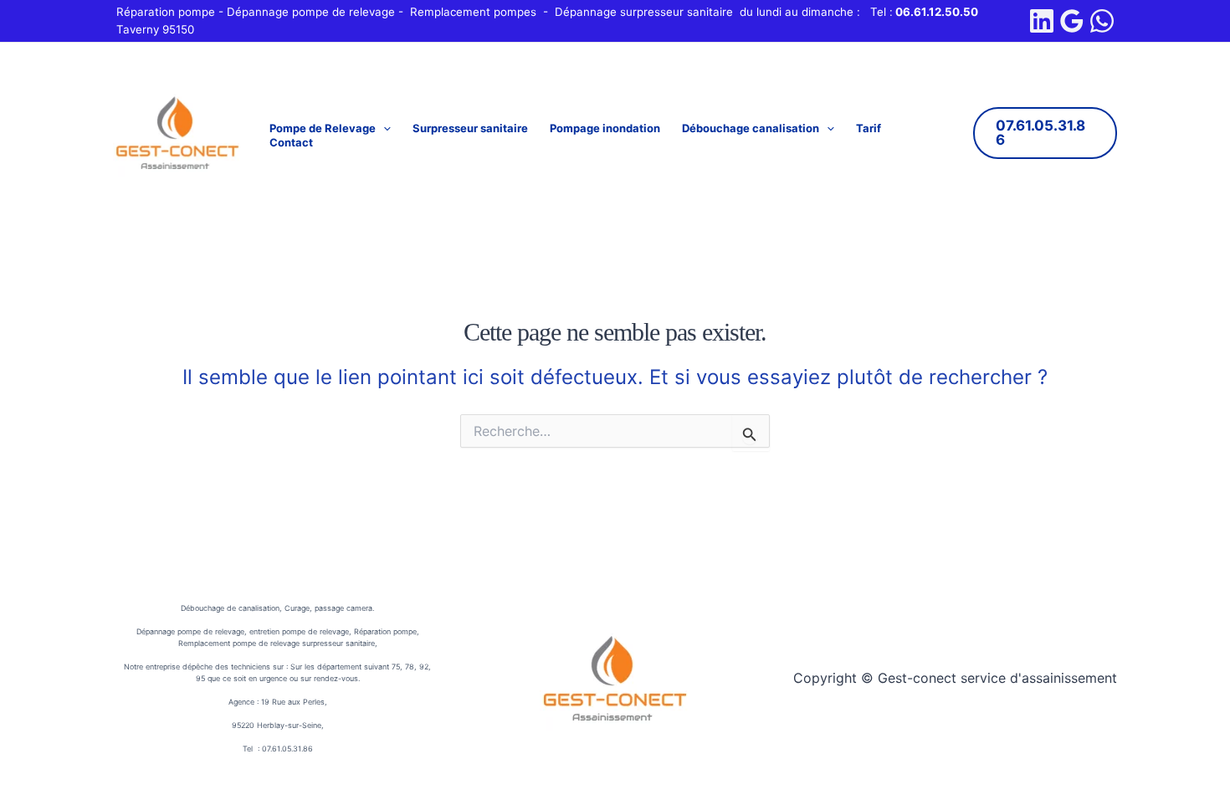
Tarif (868, 128)
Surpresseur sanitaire (470, 128)
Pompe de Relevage (322, 128)
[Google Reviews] (1072, 21)
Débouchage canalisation (750, 128)
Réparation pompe (165, 11)
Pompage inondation (605, 128)
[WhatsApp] (1102, 21)
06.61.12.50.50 (936, 11)
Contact (291, 142)
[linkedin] (1042, 21)
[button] (383, 128)
